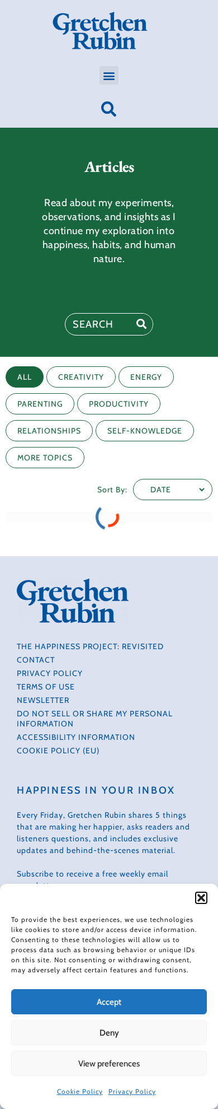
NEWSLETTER (43, 700)
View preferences (109, 1064)
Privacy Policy (132, 1091)
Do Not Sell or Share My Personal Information (95, 719)
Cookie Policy (80, 1091)
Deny (109, 1033)
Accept (109, 1002)
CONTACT (36, 660)
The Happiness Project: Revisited (90, 646)
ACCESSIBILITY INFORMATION (76, 737)
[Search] (141, 324)
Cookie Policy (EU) (58, 750)
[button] (201, 897)
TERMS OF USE (46, 687)
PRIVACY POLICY (50, 673)
